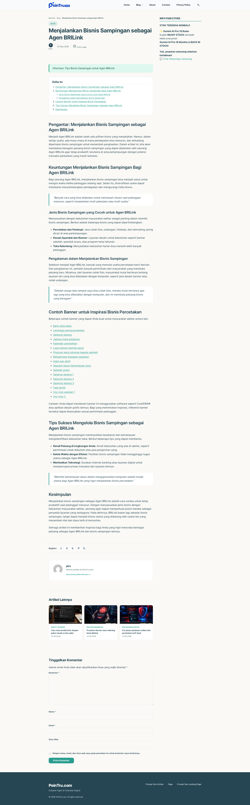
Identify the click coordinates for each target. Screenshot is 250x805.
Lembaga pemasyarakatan (69, 330)
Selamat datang (62, 334)
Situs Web (53, 739)
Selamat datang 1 (63, 374)
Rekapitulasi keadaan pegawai (71, 356)
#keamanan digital (131, 627)
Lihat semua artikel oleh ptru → (78, 574)
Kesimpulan (61, 109)
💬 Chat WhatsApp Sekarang (176, 59)
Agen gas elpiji (61, 361)
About (152, 5)
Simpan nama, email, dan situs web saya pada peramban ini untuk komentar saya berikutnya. (96, 753)
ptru (68, 566)
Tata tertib (59, 387)
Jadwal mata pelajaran (66, 339)
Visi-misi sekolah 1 (64, 392)
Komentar (54, 673)
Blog (138, 5)
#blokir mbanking (95, 627)
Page (170, 784)
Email (52, 725)
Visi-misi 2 (59, 396)
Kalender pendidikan (65, 343)
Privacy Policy (183, 5)
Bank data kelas (62, 325)
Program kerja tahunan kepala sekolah (75, 352)
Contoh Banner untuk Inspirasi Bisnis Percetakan (80, 101)
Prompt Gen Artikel (155, 784)
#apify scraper (58, 627)
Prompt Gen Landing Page (189, 784)
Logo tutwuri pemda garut (68, 348)
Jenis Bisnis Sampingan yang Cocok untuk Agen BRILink (84, 94)
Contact (166, 5)
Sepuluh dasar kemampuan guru (72, 365)
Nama (52, 712)
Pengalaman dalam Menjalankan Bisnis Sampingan (82, 98)
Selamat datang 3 (63, 383)
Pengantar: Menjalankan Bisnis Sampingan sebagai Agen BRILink (89, 87)
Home (127, 5)
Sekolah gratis (61, 370)
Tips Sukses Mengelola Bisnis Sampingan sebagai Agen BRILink (88, 105)
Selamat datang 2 (63, 378)
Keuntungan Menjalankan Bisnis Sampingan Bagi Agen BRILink (88, 90)
